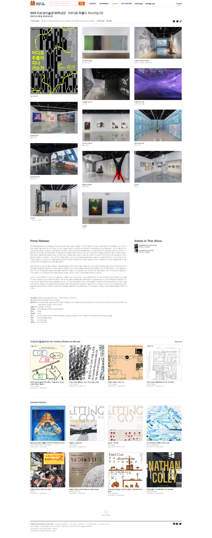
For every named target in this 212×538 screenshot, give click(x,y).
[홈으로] (38, 2)
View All (178, 342)
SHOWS (115, 3)
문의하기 (82, 524)
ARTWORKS (104, 3)
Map (107, 21)
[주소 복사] (180, 21)
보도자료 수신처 (104, 524)
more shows (106, 515)
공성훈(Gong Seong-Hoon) (148, 245)
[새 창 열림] (174, 21)
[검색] (82, 3)
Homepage (101, 21)
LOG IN (179, 3)
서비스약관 (72, 524)
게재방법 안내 (150, 3)
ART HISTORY (126, 3)
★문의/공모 (139, 3)
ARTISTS (92, 3)
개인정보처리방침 (61, 524)
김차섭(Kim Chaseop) (146, 250)
